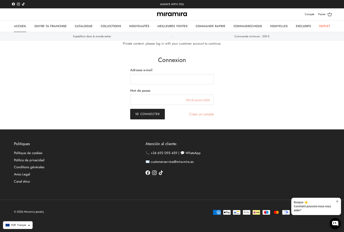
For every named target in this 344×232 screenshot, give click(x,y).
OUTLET (324, 26)
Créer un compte (201, 114)
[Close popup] (337, 201)
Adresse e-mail (141, 70)
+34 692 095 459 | (165, 152)
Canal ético (22, 181)
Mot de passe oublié (198, 100)
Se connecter (147, 114)
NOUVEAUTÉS (139, 26)
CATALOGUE (84, 26)
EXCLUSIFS (303, 26)
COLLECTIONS (111, 26)
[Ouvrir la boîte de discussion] (335, 223)
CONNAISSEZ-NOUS (248, 26)
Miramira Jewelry (34, 212)
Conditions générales (29, 167)
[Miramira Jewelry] (172, 14)
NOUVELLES (279, 26)
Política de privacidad (29, 160)
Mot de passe (140, 90)
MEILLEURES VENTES (172, 26)
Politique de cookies (28, 152)
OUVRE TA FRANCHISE (50, 26)
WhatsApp (193, 152)
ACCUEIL (20, 26)
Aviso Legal (22, 174)
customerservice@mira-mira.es (172, 161)
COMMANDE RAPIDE (210, 26)
